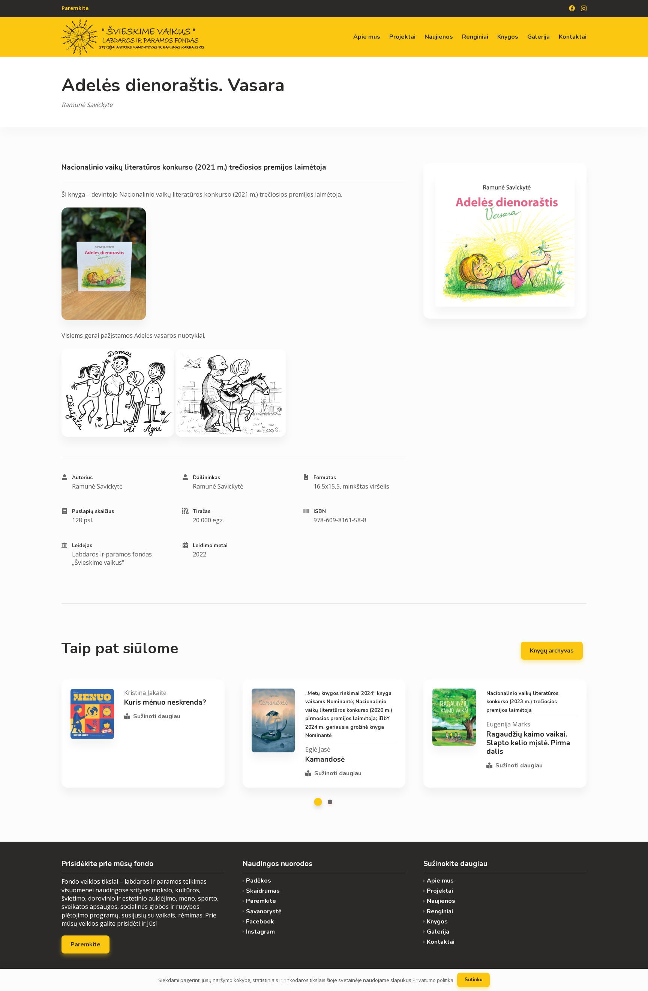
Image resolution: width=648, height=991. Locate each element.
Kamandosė (325, 759)
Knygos (437, 921)
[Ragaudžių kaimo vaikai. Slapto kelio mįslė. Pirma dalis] (454, 717)
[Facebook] (572, 8)
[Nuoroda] (133, 37)
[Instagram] (583, 8)
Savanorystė (264, 911)
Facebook (260, 921)
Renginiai (440, 911)
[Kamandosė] (273, 720)
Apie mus (440, 880)
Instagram (260, 931)
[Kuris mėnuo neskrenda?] (92, 714)
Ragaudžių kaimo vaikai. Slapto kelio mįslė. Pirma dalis (528, 742)
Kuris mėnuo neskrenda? (165, 702)
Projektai (440, 891)
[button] (318, 802)
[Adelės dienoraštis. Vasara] (504, 241)
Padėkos (258, 880)
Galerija (438, 931)
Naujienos (441, 901)
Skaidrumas (263, 891)
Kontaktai (440, 942)
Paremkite (261, 901)
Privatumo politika (432, 980)
